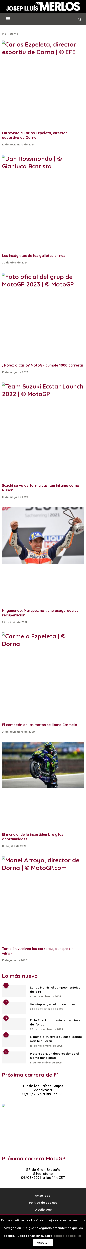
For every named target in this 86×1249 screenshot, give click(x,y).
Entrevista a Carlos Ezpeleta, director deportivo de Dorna (34, 135)
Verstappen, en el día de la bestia (55, 1004)
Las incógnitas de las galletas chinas (33, 255)
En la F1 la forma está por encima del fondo (55, 1022)
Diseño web (43, 1209)
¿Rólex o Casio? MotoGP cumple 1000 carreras (43, 365)
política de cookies (67, 1236)
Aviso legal (43, 1195)
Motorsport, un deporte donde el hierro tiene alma (54, 1056)
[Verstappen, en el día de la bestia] (14, 1008)
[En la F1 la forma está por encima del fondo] (14, 1024)
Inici (4, 33)
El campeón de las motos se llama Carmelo (39, 724)
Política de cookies (43, 1202)
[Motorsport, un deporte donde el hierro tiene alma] (14, 1057)
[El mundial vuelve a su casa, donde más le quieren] (14, 1041)
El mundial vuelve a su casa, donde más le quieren (56, 1039)
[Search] (79, 20)
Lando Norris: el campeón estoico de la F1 (55, 990)
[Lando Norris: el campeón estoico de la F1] (14, 991)
